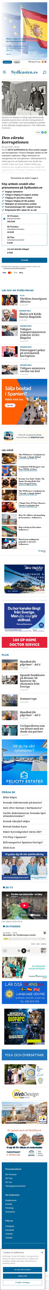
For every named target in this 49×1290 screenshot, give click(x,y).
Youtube (8, 1238)
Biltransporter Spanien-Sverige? (23, 842)
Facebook (9, 1230)
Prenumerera (7, 62)
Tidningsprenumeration (15, 1186)
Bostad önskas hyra (15, 826)
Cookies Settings (22, 1282)
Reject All (22, 1276)
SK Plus (8, 1178)
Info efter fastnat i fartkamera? (22, 808)
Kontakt (8, 1204)
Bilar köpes (10, 797)
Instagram (9, 1226)
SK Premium (11, 1174)
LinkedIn (9, 1234)
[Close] (42, 1252)
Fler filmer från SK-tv (12, 921)
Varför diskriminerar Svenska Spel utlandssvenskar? (24, 815)
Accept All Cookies (22, 1269)
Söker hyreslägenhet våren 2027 (22, 832)
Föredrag (9, 1208)
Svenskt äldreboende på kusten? (22, 802)
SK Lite (8, 1182)
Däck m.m (9, 847)
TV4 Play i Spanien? (15, 837)
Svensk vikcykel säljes (16, 821)
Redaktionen (10, 1200)
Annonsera (10, 1212)
